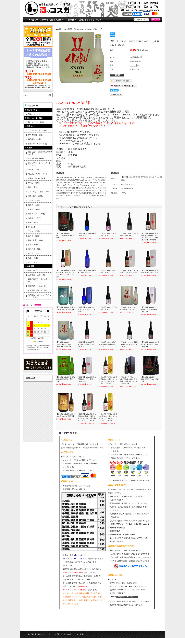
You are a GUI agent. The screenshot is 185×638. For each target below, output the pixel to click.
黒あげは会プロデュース (37, 270)
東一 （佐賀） (33, 262)
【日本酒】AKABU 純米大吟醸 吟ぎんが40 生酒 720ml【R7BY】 (87, 379)
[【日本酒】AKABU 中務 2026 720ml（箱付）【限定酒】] (87, 295)
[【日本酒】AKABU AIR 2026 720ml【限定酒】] (129, 295)
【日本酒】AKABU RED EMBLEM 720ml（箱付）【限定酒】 (150, 309)
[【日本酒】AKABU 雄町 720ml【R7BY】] (108, 258)
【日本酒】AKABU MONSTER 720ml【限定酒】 (150, 379)
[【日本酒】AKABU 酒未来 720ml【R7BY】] (87, 221)
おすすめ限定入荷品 (36, 158)
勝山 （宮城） (33, 187)
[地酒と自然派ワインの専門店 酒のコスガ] (48, 14)
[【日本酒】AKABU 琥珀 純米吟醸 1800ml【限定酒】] (65, 402)
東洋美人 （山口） (35, 253)
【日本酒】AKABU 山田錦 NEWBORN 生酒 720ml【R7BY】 (129, 344)
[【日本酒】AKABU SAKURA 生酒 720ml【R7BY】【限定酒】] (65, 330)
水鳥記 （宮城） (34, 183)
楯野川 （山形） (34, 205)
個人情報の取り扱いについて (37, 634)
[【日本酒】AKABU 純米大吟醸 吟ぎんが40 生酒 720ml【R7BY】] (87, 365)
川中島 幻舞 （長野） (37, 214)
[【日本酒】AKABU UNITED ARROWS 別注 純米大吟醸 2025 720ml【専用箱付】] (129, 365)
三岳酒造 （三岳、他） (37, 275)
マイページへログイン (141, 19)
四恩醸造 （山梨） (35, 139)
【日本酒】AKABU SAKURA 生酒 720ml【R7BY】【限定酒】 (64, 344)
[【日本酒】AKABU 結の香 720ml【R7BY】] (129, 221)
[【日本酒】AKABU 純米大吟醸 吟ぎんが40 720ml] (150, 258)
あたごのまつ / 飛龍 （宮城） (39, 192)
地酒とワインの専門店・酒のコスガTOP (47, 20)
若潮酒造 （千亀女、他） (38, 286)
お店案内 (81, 634)
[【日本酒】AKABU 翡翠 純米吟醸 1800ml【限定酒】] (65, 295)
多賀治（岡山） (34, 245)
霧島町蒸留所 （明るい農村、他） (39, 280)
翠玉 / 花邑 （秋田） (36, 196)
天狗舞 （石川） (34, 231)
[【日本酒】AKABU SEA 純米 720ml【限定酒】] (87, 258)
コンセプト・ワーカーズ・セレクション (40, 164)
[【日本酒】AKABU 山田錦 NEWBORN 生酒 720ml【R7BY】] (129, 330)
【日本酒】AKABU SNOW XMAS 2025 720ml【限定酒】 (65, 379)
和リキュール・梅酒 (36, 122)
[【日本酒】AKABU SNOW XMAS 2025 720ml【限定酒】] (65, 365)
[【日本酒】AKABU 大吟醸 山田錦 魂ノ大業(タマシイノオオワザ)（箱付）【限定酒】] (65, 258)
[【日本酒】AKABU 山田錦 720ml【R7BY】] (108, 295)
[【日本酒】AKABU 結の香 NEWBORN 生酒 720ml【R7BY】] (150, 330)
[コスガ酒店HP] (38, 369)
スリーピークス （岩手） (38, 130)
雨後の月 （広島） (35, 249)
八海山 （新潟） (34, 209)
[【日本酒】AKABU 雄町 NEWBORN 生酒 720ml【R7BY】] (108, 330)
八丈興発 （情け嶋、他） (38, 290)
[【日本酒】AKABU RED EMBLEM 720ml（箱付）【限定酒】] (150, 295)
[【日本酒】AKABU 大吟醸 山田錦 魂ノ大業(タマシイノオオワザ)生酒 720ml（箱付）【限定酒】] (108, 365)
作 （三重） (32, 227)
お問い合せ (83, 20)
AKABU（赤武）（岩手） (95, 29)
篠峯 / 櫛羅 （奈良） (36, 240)
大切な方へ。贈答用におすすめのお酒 (40, 153)
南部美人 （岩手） (35, 170)
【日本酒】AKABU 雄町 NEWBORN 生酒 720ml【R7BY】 (107, 344)
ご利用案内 (72, 20)
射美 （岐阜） (34, 223)
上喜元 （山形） (34, 200)
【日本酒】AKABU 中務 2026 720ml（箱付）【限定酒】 (86, 309)
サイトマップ (96, 20)
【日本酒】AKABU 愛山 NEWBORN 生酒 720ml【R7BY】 (86, 344)
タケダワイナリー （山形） (38, 144)
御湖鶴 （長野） (35, 218)
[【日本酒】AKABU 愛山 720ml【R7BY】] (108, 221)
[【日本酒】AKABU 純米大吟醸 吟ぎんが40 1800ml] (129, 258)
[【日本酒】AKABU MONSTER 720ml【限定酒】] (150, 365)
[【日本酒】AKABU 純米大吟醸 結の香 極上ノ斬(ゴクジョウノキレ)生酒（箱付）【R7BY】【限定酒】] (87, 402)
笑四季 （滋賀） (34, 236)
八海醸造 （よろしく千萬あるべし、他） (39, 296)
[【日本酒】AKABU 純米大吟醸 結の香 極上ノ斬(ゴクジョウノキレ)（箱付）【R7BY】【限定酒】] (150, 221)
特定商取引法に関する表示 (62, 634)
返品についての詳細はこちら (124, 86)
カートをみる (155, 19)
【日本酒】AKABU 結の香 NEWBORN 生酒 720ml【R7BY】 (150, 344)
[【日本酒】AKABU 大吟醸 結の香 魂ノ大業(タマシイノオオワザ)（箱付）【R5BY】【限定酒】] (108, 402)
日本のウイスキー (35, 114)
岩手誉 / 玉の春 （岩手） (37, 178)
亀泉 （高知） (33, 258)
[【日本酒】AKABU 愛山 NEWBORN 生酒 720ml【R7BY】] (87, 330)
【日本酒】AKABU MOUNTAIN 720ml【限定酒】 (65, 235)
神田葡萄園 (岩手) (35, 135)
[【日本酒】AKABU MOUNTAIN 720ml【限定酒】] (65, 221)
